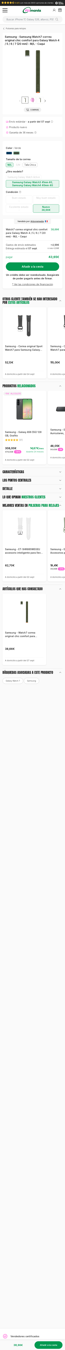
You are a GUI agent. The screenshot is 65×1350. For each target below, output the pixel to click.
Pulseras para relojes (16, 28)
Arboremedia (37, 221)
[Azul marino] (9, 153)
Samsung (31, 681)
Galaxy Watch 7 (13, 681)
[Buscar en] (58, 19)
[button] (45, 100)
